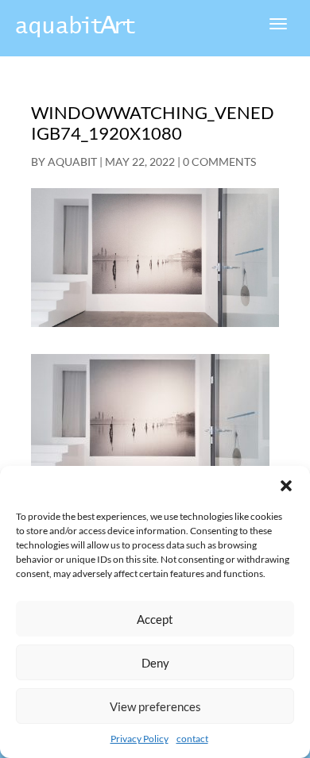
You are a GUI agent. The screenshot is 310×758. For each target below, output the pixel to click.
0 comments (219, 161)
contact (192, 739)
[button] (286, 486)
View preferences (155, 706)
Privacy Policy (139, 739)
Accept (155, 619)
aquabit (72, 161)
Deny (155, 663)
